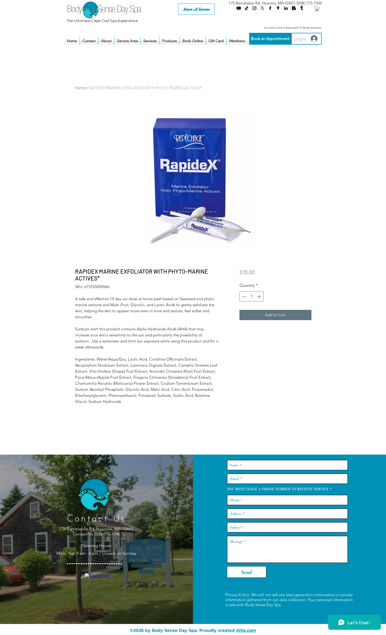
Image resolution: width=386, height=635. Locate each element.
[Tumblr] (301, 8)
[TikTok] (246, 8)
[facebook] (270, 8)
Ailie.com (246, 630)
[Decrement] (243, 296)
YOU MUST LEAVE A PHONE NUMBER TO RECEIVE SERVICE (278, 489)
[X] (262, 8)
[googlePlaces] (278, 8)
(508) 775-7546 (309, 3)
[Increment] (259, 296)
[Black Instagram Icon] (254, 8)
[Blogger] (293, 8)
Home (80, 87)
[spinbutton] (251, 296)
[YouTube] (238, 8)
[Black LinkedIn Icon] (286, 8)
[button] (317, 8)
